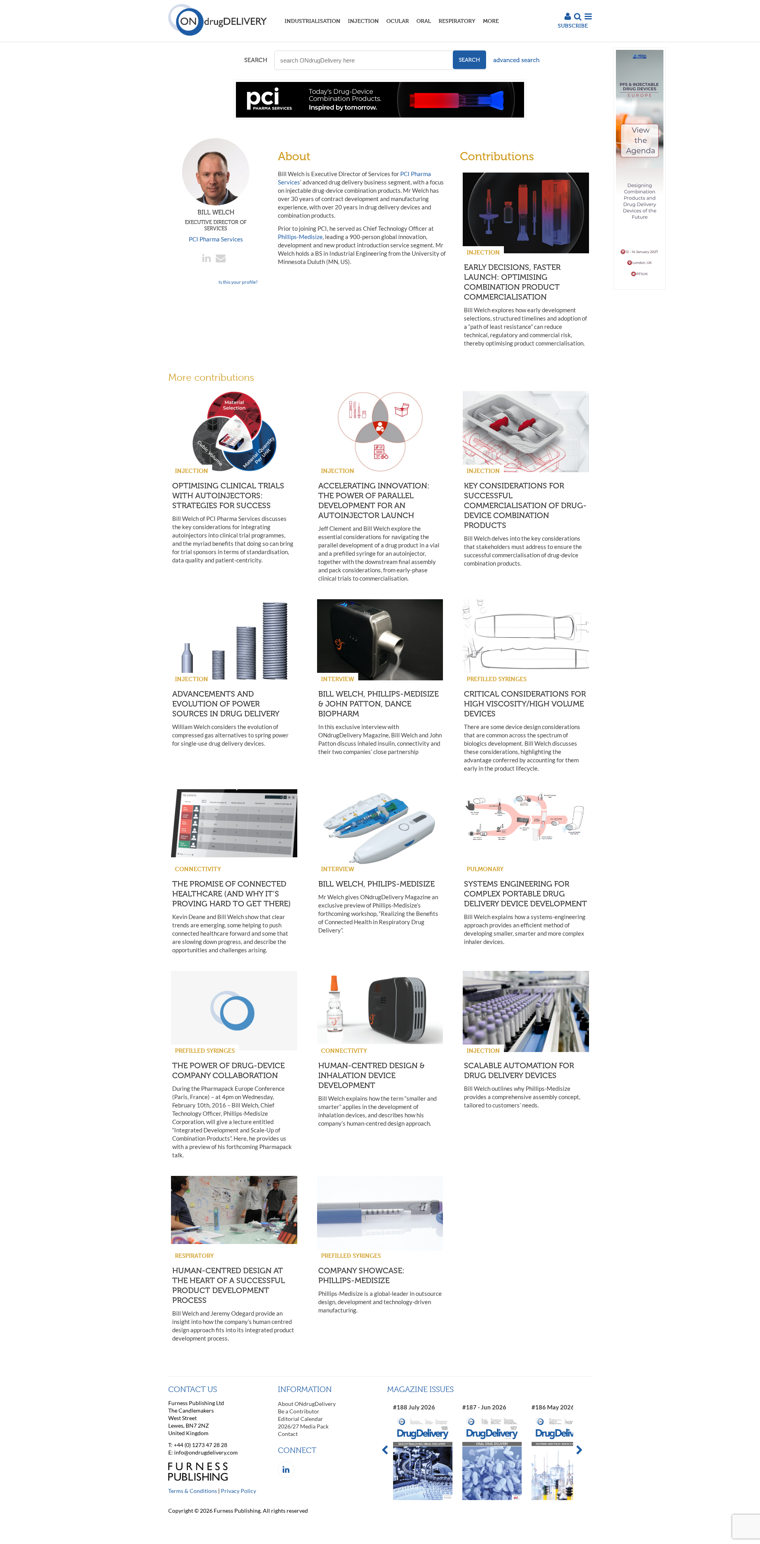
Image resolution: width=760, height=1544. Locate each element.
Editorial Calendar (300, 1418)
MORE (491, 20)
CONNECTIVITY (198, 869)
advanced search (516, 60)
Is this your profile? (238, 282)
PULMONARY (485, 869)
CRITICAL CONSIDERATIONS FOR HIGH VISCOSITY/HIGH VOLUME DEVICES (525, 703)
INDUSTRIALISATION (312, 20)
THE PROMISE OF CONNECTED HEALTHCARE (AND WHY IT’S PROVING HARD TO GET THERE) (231, 893)
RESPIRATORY (457, 20)
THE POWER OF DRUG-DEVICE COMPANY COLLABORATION (228, 1070)
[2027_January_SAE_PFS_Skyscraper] (640, 287)
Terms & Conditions (192, 1490)
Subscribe (573, 25)
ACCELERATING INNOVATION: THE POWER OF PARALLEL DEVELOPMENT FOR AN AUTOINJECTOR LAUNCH (373, 500)
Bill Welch (216, 220)
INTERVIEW (337, 679)
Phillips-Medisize (300, 236)
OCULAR (397, 20)
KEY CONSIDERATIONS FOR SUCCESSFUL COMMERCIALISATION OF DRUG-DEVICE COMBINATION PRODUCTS (525, 505)
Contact (288, 1433)
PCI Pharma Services (216, 239)
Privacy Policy (238, 1490)
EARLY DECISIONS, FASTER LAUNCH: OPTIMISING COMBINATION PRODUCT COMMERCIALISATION (512, 282)
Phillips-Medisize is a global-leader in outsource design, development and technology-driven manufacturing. (380, 1302)
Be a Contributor (298, 1411)
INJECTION (363, 20)
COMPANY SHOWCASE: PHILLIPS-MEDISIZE (361, 1275)
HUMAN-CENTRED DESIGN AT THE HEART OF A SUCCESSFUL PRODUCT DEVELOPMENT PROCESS (228, 1285)
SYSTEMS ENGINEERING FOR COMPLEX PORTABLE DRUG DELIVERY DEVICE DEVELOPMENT (525, 893)
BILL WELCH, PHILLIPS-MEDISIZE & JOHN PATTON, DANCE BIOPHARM (378, 703)
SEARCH (255, 60)
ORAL (423, 20)
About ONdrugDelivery (307, 1403)
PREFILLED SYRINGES (496, 679)
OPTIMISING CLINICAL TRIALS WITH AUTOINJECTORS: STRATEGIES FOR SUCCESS (228, 495)
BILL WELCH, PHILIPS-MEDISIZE (376, 884)
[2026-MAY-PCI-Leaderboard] (380, 117)
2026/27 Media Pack (303, 1426)
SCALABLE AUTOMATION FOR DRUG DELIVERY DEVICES (519, 1070)
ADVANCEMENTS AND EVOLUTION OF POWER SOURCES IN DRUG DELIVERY (225, 703)
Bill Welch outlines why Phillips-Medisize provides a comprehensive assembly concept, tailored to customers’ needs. (522, 1097)
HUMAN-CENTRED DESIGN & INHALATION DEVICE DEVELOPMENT (371, 1075)
